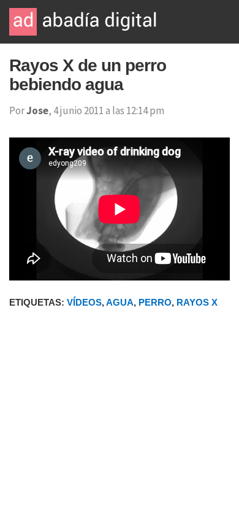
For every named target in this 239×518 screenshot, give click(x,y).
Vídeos (84, 302)
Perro (155, 302)
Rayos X (197, 302)
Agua (120, 302)
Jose (37, 110)
